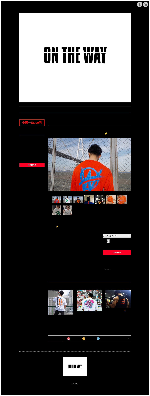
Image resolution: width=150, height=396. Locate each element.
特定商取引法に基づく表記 (31, 149)
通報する (105, 266)
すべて (55, 338)
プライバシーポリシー (29, 146)
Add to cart (116, 252)
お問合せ (24, 142)
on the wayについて (28, 138)
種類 (104, 232)
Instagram (32, 165)
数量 (104, 241)
